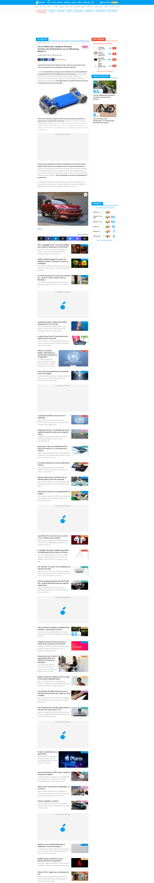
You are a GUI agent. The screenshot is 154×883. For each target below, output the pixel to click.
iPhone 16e (96, 236)
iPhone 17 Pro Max (97, 217)
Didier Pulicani (42, 55)
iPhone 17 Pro (97, 222)
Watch (49, 6)
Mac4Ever (40, 42)
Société (97, 6)
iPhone (36, 6)
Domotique (77, 6)
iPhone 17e (96, 212)
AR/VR (67, 6)
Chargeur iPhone (78, 11)
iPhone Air (96, 231)
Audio (56, 6)
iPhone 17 (96, 226)
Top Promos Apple (41, 11)
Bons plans (86, 2)
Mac (44, 6)
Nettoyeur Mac (89, 11)
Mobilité (61, 6)
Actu (48, 2)
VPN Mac (69, 11)
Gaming (83, 6)
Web (102, 6)
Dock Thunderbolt (112, 11)
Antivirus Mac (60, 11)
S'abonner (114, 2)
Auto (71, 6)
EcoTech (89, 6)
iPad (41, 6)
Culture (106, 6)
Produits (67, 2)
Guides (73, 2)
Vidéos (79, 2)
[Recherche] (92, 2)
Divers (117, 6)
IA (92, 6)
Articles (59, 2)
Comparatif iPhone (100, 11)
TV (52, 6)
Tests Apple (52, 11)
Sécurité (112, 6)
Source (40, 229)
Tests (53, 2)
